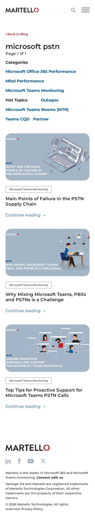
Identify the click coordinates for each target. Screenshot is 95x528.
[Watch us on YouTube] (31, 461)
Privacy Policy (32, 509)
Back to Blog (17, 34)
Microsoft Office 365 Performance (41, 71)
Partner (41, 119)
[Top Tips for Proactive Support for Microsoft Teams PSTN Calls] (47, 348)
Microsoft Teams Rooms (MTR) (37, 109)
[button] (73, 10)
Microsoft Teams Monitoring (35, 90)
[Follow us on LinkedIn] (8, 461)
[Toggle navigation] (85, 10)
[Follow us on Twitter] (43, 461)
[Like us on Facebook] (19, 461)
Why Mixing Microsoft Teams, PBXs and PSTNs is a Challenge (46, 297)
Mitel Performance (25, 81)
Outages (50, 100)
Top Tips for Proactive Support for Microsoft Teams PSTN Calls (44, 392)
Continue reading (26, 214)
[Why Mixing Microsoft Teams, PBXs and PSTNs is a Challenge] (47, 252)
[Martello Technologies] (22, 10)
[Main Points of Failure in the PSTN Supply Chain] (47, 157)
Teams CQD (18, 119)
